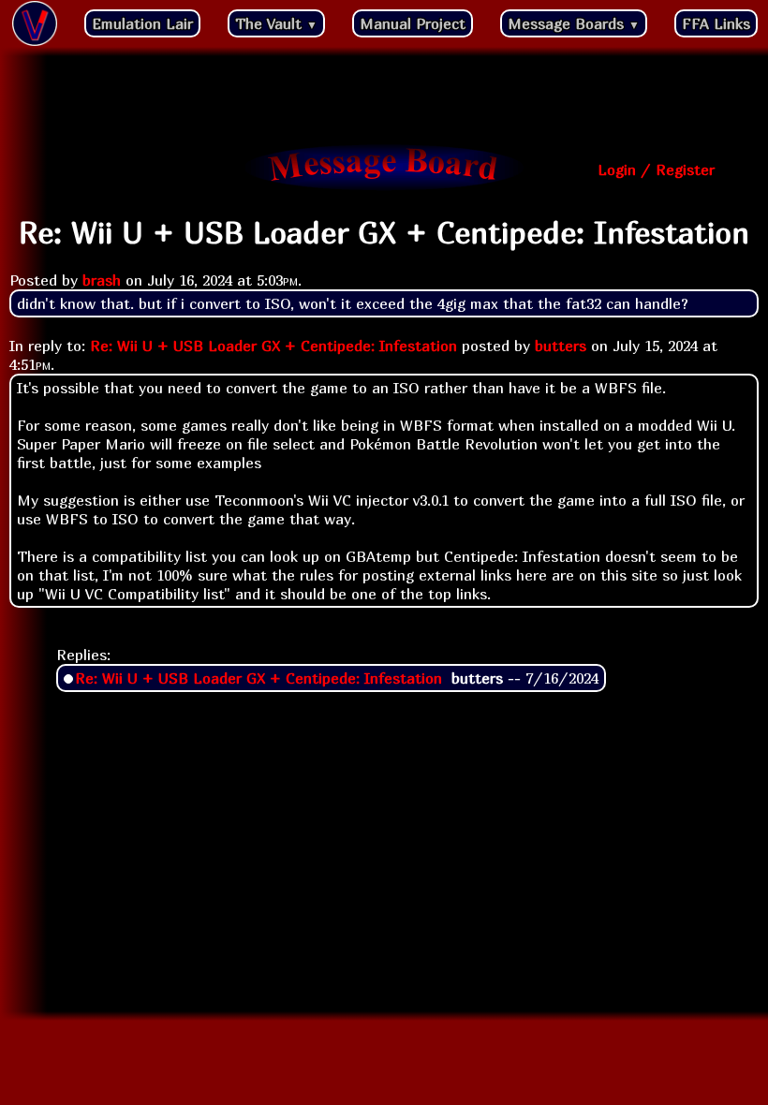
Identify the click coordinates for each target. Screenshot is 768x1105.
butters (560, 345)
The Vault (276, 23)
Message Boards (574, 23)
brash (101, 280)
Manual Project (412, 23)
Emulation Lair (142, 23)
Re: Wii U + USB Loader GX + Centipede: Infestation (273, 345)
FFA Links (716, 23)
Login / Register (656, 169)
